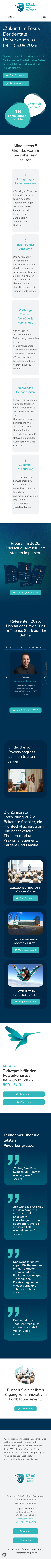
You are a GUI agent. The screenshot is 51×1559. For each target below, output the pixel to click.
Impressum (13, 1549)
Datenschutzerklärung (32, 1549)
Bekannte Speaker (19, 821)
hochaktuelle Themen (19, 833)
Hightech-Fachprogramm (25, 826)
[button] (10, 781)
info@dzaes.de (25, 1518)
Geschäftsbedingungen (25, 1552)
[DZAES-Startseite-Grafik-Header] (25, 92)
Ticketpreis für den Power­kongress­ (19, 1073)
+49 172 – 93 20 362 (25, 1522)
